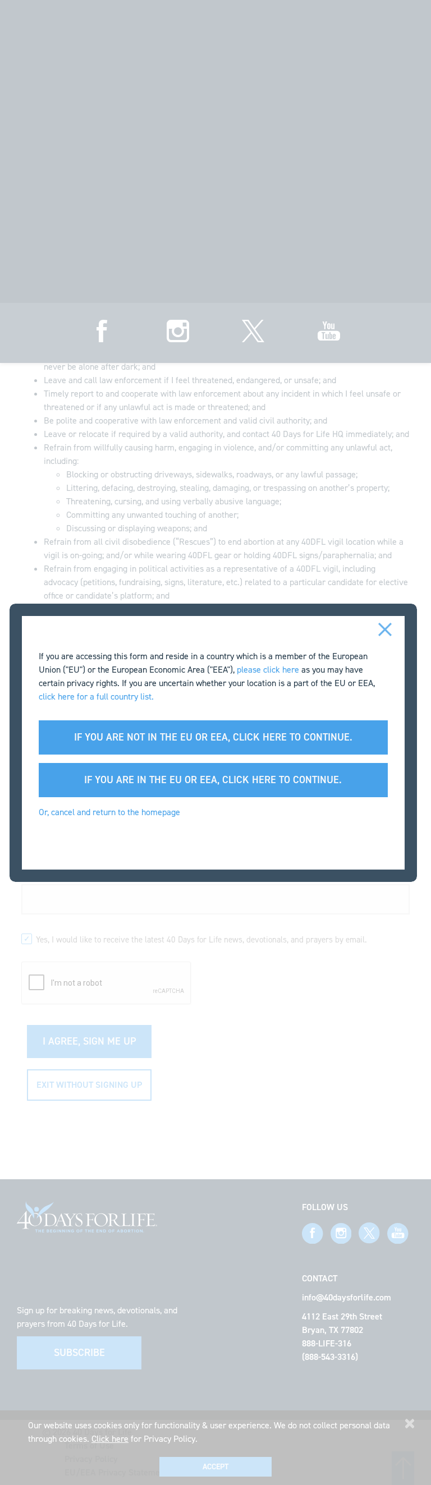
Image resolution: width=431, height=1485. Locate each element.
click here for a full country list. (96, 696)
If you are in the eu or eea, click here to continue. (213, 780)
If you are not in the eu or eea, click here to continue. (213, 737)
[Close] (385, 628)
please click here (268, 669)
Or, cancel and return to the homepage (109, 812)
